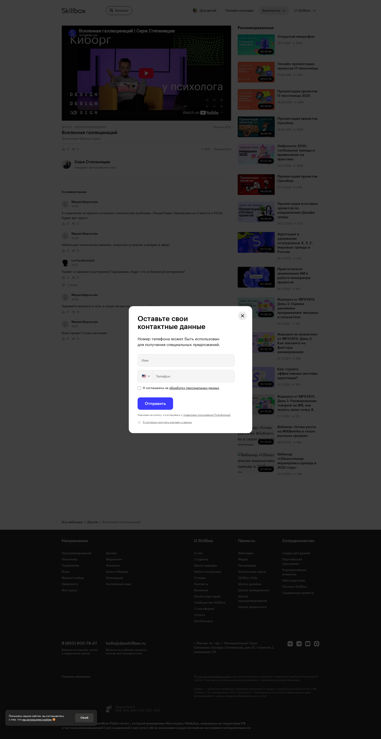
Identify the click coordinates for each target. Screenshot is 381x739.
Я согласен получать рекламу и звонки (167, 422)
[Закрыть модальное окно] (242, 315)
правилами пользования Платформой (206, 415)
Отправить (155, 404)
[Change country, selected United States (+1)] (145, 376)
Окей (84, 717)
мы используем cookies (37, 719)
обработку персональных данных (194, 388)
